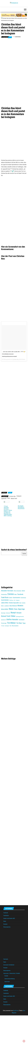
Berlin (23, 591)
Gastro (10, 597)
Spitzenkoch (3, 619)
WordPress (15, 1010)
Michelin (20, 606)
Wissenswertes (15, 625)
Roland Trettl (14, 498)
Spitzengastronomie (20, 616)
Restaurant (8, 612)
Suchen (24, 553)
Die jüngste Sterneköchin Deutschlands (21, 507)
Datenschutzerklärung (9, 978)
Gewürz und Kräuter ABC (9, 918)
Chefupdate (18, 36)
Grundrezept (23, 597)
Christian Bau (15, 359)
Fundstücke (6, 915)
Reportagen (3, 612)
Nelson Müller (4, 609)
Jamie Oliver (4, 603)
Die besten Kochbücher (8, 965)
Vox (10, 625)
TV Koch (2, 625)
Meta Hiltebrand (13, 605)
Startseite (5, 959)
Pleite (15, 609)
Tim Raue (19, 623)
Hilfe (14, 600)
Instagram (18, 496)
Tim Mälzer (11, 623)
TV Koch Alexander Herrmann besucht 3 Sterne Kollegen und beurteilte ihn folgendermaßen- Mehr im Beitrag (8, 511)
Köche (2, 605)
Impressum (7, 981)
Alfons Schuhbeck (17, 590)
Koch (20, 602)
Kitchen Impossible (14, 603)
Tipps (24, 623)
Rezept (13, 613)
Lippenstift (3, 498)
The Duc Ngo (3, 623)
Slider (13, 616)
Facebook (20, 594)
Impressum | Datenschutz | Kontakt (11, 973)
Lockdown (6, 605)
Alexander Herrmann (7, 591)
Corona (10, 594)
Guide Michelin (5, 600)
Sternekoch (21, 619)
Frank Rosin (5, 597)
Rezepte (19, 613)
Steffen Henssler (12, 619)
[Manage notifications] (24, 1041)
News (10, 492)
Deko (15, 594)
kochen (23, 603)
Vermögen (7, 625)
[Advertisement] (14, 53)
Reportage (21, 609)
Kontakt (6, 976)
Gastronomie (16, 597)
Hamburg (11, 600)
